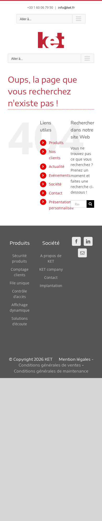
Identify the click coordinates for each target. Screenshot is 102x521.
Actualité (56, 166)
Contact (55, 192)
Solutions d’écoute (20, 321)
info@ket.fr (66, 7)
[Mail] (82, 252)
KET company (51, 269)
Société (55, 184)
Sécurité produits (19, 258)
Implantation (51, 285)
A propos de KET (50, 258)
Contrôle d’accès (19, 294)
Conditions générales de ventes (50, 365)
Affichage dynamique (20, 307)
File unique (19, 282)
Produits (56, 142)
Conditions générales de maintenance (51, 371)
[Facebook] (76, 241)
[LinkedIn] (88, 241)
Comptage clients (20, 272)
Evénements (59, 175)
